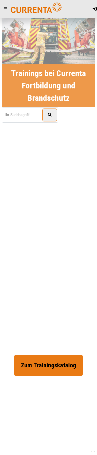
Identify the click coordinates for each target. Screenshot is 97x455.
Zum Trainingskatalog (48, 365)
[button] (5, 9)
